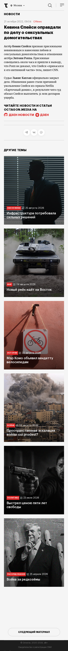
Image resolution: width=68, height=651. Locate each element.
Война (11, 425)
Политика (13, 498)
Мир (9, 284)
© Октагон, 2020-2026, (34, 643)
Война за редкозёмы (23, 579)
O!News (37, 22)
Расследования (16, 574)
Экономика (14, 208)
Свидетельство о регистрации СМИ (35, 647)
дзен (44, 114)
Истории (12, 353)
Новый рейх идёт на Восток (29, 289)
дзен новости (21, 114)
